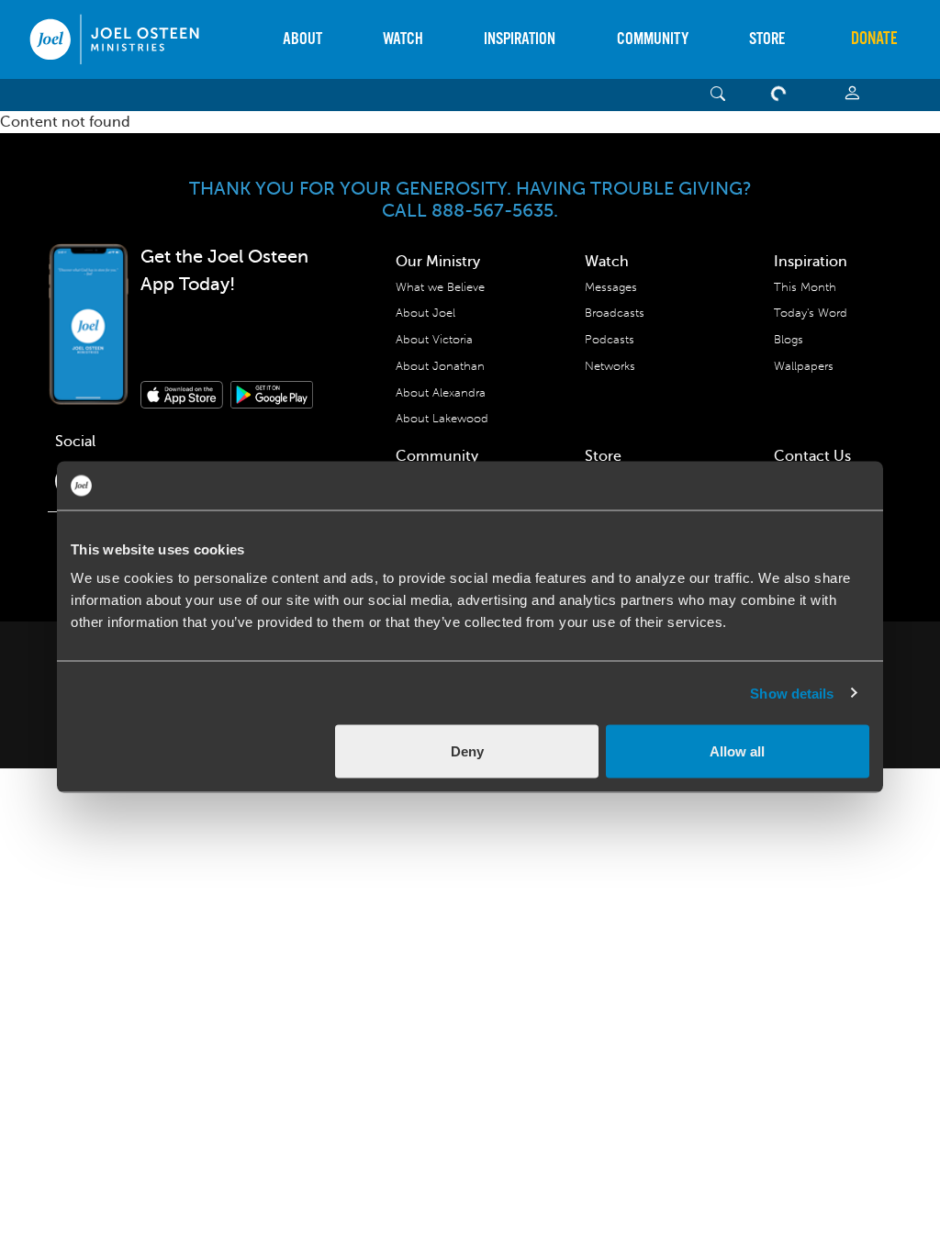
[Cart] (782, 95)
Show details (792, 692)
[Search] (718, 95)
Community (652, 39)
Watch (403, 39)
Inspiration (519, 39)
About (302, 39)
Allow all (737, 751)
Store (767, 39)
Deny (467, 751)
